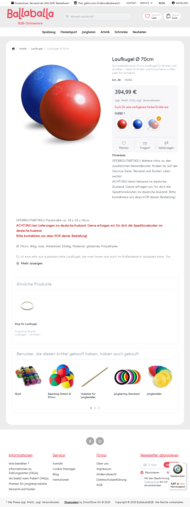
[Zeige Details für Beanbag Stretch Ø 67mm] (61, 376)
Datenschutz (151, 481)
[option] (59, 103)
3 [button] (99, 408)
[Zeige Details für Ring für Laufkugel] (28, 306)
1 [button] (91, 408)
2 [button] (95, 408)
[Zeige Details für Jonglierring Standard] (127, 376)
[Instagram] (100, 441)
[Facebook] (90, 441)
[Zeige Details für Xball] (28, 376)
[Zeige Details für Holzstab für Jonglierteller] (94, 376)
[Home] (13, 48)
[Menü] (184, 464)
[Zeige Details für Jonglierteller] (160, 376)
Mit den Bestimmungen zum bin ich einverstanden (161, 482)
